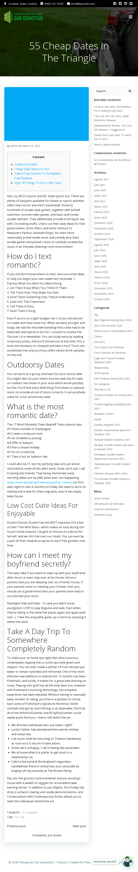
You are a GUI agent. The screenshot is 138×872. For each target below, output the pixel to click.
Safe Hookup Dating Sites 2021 (112, 378)
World (97, 419)
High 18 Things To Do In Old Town (37, 183)
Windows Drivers (104, 413)
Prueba (102, 164)
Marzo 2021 (101, 206)
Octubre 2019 (102, 299)
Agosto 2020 (101, 244)
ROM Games (101, 373)
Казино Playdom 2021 (107, 424)
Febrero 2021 (102, 212)
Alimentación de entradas (109, 503)
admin (14, 146)
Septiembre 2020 (104, 239)
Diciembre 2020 (103, 223)
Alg (96, 314)
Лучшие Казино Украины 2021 (112, 439)
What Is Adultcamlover (107, 144)
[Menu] (131, 17)
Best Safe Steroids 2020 (108, 325)
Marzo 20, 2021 (31, 146)
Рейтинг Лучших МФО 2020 (110, 473)
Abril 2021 (100, 201)
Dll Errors (99, 342)
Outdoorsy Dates (25, 164)
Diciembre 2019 (103, 288)
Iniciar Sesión (101, 498)
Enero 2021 (100, 217)
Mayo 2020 (100, 261)
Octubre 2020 (102, 234)
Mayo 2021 (100, 195)
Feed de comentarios (106, 509)
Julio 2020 (99, 250)
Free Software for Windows (110, 352)
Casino (98, 336)
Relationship (101, 367)
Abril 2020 (100, 266)
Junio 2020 (100, 255)
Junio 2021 (100, 190)
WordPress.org (102, 514)
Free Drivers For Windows (109, 347)
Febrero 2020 (102, 277)
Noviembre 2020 (104, 228)
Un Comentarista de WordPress (112, 160)
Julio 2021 (99, 185)
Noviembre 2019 (104, 293)
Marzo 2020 (101, 272)
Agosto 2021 (101, 179)
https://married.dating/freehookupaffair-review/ (39, 482)
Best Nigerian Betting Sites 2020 (113, 320)
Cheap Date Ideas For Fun (31, 169)
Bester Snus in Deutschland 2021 (113, 331)
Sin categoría (29, 812)
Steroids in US (102, 389)
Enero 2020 (100, 283)
